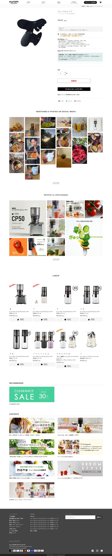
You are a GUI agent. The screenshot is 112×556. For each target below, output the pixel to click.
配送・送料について (14, 520)
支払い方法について (14, 522)
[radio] (10, 309)
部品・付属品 (33, 531)
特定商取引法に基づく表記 (72, 94)
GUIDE (58, 2)
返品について (61, 94)
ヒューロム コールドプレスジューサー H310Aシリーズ (44, 524)
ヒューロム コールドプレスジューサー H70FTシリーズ (44, 518)
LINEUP (32, 516)
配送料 (59, 50)
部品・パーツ (90, 6)
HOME (83, 6)
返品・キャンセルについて (16, 524)
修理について (12, 533)
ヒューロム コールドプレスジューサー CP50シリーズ (43, 529)
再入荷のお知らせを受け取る (74, 89)
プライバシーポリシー (15, 526)
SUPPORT (73, 2)
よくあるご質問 (13, 531)
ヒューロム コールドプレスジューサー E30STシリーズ (44, 526)
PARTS (44, 2)
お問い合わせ (12, 529)
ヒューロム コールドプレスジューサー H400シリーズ (43, 522)
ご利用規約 (12, 516)
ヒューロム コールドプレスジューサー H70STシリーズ (44, 520)
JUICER (28, 2)
